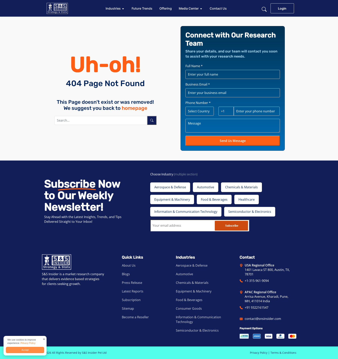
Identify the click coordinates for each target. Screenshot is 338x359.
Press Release (132, 283)
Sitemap (128, 308)
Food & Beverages (189, 300)
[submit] (151, 120)
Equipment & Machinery (193, 291)
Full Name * (194, 66)
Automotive (184, 274)
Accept (25, 350)
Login (282, 8)
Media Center (189, 8)
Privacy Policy (258, 352)
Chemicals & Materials (192, 283)
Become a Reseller (135, 317)
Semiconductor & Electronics (197, 330)
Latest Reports (132, 291)
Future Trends (142, 8)
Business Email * (197, 84)
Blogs (126, 274)
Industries (113, 8)
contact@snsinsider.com (263, 319)
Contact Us (218, 8)
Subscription (131, 300)
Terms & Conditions (283, 352)
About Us (129, 265)
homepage (134, 108)
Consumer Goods (189, 308)
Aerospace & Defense (192, 265)
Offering (165, 8)
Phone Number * (198, 103)
